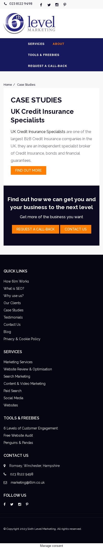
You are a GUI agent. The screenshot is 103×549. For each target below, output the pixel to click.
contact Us (76, 229)
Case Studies (26, 84)
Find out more (28, 170)
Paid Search (13, 391)
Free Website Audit (18, 435)
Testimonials (13, 317)
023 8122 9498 (20, 4)
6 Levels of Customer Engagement (31, 428)
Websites (11, 405)
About (58, 44)
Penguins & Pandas (18, 443)
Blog (7, 332)
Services (36, 44)
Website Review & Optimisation (28, 369)
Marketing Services (18, 362)
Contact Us (12, 324)
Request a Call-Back (47, 66)
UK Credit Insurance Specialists (38, 131)
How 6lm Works (16, 281)
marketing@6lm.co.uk (28, 482)
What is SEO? (14, 288)
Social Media (13, 398)
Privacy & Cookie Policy (22, 339)
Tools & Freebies (43, 55)
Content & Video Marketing (25, 384)
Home (8, 84)
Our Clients (12, 303)
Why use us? (14, 296)
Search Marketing (17, 376)
